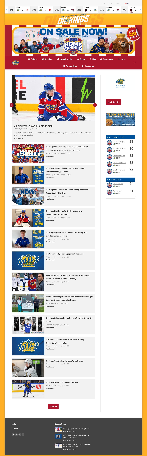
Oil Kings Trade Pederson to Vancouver (63, 382)
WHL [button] (103, 3)
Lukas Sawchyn (118, 141)
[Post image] (58, 429)
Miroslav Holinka (119, 148)
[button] (12, 105)
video (48, 303)
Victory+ (15, 428)
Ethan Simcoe (118, 184)
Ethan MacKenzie (119, 163)
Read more (17, 139)
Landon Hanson (119, 170)
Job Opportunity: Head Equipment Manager (64, 254)
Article (16, 129)
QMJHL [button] (118, 3)
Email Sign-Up (114, 102)
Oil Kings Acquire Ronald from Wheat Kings (64, 361)
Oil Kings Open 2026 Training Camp (33, 125)
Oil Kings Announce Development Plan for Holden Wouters (77, 445)
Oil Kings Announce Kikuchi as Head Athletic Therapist (76, 436)
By (23, 129)
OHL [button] (110, 3)
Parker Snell (117, 191)
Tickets (131, 13)
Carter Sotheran (119, 156)
